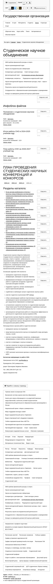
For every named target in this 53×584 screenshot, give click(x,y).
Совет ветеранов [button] (37, 478)
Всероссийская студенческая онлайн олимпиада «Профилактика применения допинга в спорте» (20, 240)
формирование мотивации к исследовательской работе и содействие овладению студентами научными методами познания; (20, 281)
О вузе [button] (14, 22)
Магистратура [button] (39, 449)
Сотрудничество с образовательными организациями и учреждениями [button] (26, 90)
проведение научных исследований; (17, 329)
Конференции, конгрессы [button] (12, 78)
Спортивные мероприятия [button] (13, 569)
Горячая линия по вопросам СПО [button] (15, 391)
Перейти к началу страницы (16, 386)
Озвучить (43, 111)
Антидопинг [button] (41, 569)
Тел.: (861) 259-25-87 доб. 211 (12, 369)
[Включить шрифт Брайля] (23, 8)
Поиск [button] (27, 31)
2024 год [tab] (14, 183)
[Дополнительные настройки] (31, 8)
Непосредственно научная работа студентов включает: (19, 326)
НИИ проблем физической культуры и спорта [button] (18, 62)
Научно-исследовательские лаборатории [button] (17, 68)
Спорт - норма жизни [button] (30, 427)
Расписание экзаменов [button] (26, 535)
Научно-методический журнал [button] (14, 465)
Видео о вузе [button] (30, 443)
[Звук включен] (27, 8)
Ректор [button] (7, 449)
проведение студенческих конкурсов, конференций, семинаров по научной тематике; (20, 275)
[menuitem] (7, 22)
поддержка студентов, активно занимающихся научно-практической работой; (20, 287)
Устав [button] (14, 436)
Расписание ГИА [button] (40, 541)
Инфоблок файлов (14, 105)
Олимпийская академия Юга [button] (13, 478)
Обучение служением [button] (37, 431)
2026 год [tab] (29, 183)
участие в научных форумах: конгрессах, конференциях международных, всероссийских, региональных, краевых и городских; (27, 338)
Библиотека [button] (8, 461)
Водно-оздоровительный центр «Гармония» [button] (18, 415)
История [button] (7, 436)
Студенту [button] (30, 22)
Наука (19, 42)
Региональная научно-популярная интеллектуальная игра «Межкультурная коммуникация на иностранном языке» (18, 215)
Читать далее (7, 124)
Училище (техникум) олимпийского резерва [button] (34, 458)
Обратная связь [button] (10, 31)
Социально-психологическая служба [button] (16, 551)
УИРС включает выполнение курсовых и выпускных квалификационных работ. (27, 353)
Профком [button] (27, 478)
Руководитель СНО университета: (13, 363)
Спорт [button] (7, 26)
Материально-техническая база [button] (14, 443)
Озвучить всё (43, 97)
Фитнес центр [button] (37, 468)
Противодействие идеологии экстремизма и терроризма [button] (22, 424)
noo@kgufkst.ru (23, 360)
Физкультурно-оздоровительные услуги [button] (17, 431)
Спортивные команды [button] (29, 569)
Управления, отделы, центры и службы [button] (17, 474)
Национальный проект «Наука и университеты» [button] (19, 408)
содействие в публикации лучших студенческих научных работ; (25, 292)
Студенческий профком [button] (12, 554)
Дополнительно (40, 8)
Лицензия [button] (20, 436)
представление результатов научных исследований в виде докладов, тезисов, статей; (27, 333)
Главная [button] (7, 22)
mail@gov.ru (11, 576)
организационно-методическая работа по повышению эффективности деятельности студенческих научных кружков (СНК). (27, 313)
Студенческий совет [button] (11, 481)
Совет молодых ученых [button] (31, 72)
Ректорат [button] (14, 449)
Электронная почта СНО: (15, 360)
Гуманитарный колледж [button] (12, 458)
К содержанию (11, 2)
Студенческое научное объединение (33, 42)
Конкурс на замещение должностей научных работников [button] (22, 93)
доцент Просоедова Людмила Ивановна (15, 366)
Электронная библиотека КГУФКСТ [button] (15, 544)
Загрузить (10, 119)
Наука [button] (37, 22)
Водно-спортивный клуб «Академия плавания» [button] (19, 418)
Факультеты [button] (22, 449)
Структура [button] (44, 22)
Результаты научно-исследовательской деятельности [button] (21, 87)
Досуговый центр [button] (42, 557)
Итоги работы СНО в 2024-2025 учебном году (16, 132)
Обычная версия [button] (10, 34)
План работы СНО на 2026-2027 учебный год (17, 150)
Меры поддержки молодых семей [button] (15, 411)
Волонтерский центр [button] (11, 560)
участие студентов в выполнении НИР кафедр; (20, 295)
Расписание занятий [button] (11, 535)
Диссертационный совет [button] (12, 75)
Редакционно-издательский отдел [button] (33, 78)
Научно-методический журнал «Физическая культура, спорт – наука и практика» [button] (26, 83)
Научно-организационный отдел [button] (14, 65)
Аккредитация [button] (29, 436)
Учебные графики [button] (40, 535)
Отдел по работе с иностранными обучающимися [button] (20, 557)
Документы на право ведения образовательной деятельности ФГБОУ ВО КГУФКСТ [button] (26, 528)
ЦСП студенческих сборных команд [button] (36, 566)
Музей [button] (29, 440)
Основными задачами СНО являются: (14, 271)
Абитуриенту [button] (22, 22)
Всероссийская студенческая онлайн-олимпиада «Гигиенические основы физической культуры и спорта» (20, 234)
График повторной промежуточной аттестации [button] (19, 541)
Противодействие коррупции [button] (13, 427)
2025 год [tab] (21, 183)
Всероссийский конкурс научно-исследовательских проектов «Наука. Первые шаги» (19, 209)
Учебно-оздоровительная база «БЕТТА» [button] (17, 421)
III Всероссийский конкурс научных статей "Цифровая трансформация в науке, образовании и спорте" (18, 224)
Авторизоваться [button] (36, 31)
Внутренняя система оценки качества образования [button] (20, 395)
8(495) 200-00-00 (16, 578)
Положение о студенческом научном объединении (18, 113)
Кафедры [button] (30, 449)
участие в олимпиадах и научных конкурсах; (19, 342)
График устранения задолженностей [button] (16, 538)
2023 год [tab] (6, 183)
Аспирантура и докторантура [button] (14, 72)
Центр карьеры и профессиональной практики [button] (33, 560)
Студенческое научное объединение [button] (32, 75)
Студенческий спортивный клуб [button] (14, 566)
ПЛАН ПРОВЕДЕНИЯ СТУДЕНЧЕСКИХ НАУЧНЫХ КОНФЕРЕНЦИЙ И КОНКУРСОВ (25, 173)
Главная (13, 42)
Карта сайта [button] (20, 31)
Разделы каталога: (14, 188)
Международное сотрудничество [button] (15, 440)
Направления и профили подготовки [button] (16, 523)
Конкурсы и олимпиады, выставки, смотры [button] (18, 548)
